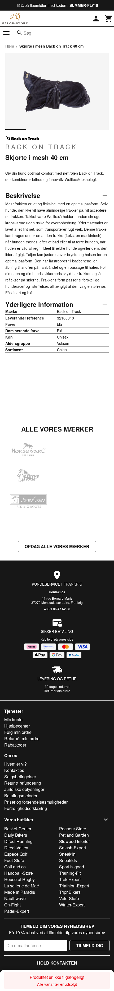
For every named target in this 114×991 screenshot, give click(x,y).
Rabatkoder (15, 745)
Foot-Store (14, 860)
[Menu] (6, 33)
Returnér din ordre (57, 690)
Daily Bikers (15, 835)
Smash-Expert (72, 848)
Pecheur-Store (72, 829)
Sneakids (68, 860)
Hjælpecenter (17, 726)
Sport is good (71, 867)
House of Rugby (19, 879)
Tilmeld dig (89, 945)
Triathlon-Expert (74, 886)
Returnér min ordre (22, 738)
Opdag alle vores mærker (57, 546)
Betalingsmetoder (20, 796)
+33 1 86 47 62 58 (57, 608)
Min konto (13, 719)
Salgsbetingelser (20, 777)
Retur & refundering (22, 783)
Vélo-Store (69, 898)
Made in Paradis (19, 892)
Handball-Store (18, 873)
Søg (27, 33)
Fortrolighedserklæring (25, 808)
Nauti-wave (15, 898)
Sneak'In (67, 854)
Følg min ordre (18, 732)
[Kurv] (108, 18)
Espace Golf (15, 854)
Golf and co (15, 867)
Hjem (9, 46)
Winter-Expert (72, 905)
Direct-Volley (16, 848)
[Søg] (19, 33)
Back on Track (41, 146)
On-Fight (12, 905)
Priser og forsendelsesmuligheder (36, 802)
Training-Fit (70, 873)
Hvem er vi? (15, 764)
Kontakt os (57, 592)
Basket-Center (17, 829)
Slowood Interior (74, 841)
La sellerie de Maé (21, 886)
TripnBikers (70, 892)
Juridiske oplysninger (24, 789)
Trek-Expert (70, 879)
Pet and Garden (74, 835)
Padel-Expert (16, 911)
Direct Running (18, 841)
